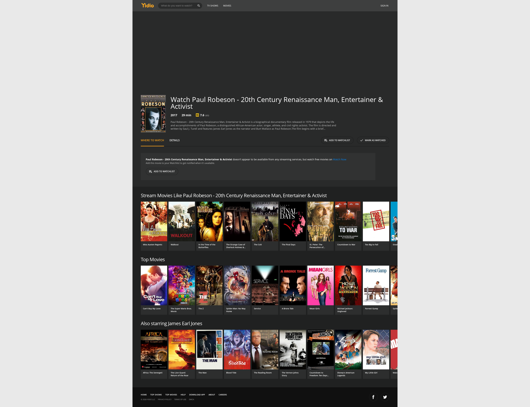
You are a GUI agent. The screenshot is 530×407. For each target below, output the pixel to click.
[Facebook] (373, 397)
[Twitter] (385, 397)
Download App (197, 394)
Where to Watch (152, 140)
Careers (223, 394)
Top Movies (171, 394)
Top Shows (156, 394)
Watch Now (339, 159)
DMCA (191, 399)
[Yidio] (147, 6)
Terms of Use (180, 399)
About (212, 394)
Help (183, 394)
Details (174, 140)
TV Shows (212, 5)
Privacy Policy (164, 399)
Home (144, 394)
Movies (227, 5)
